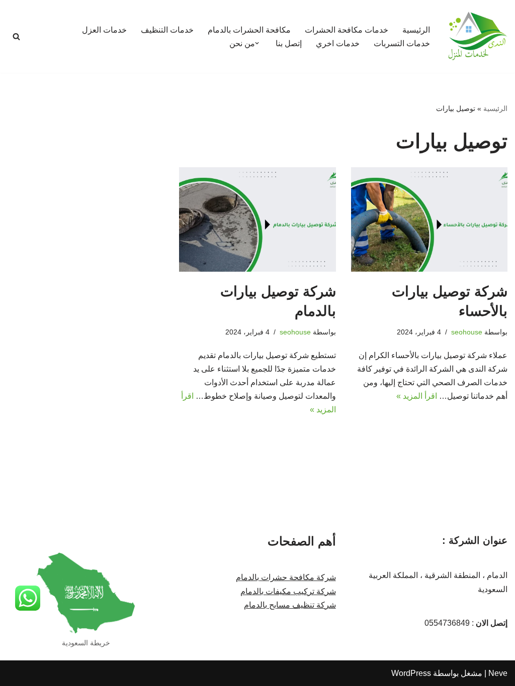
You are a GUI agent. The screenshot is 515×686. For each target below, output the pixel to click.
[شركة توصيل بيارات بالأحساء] (429, 219)
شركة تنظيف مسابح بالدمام (290, 605)
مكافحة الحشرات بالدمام (249, 30)
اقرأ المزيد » (416, 396)
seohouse (466, 332)
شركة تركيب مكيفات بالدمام (288, 591)
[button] (257, 43)
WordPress (411, 673)
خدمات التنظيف (167, 30)
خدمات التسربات (402, 43)
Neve (497, 673)
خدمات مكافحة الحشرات (346, 30)
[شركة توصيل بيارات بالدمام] (257, 219)
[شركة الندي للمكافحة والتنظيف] (477, 36)
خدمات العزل (104, 30)
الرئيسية (416, 30)
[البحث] (16, 36)
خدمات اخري (338, 43)
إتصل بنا (289, 43)
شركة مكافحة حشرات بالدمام (286, 577)
